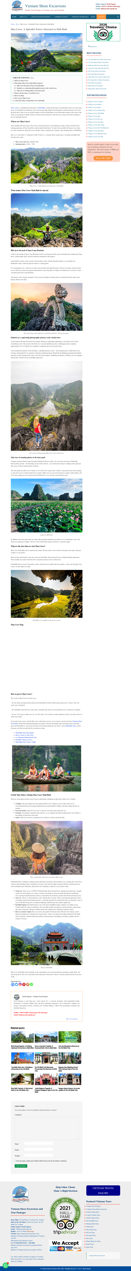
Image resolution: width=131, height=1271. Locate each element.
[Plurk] (27, 984)
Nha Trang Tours (91, 1230)
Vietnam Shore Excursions (45, 5)
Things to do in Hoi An (95, 119)
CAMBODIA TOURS (60, 17)
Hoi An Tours (90, 1232)
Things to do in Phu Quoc (96, 131)
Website (17, 1156)
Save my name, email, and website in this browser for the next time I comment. (41, 1161)
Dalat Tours (89, 1227)
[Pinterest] (24, 984)
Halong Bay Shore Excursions (97, 89)
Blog (17, 24)
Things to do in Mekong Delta (97, 134)
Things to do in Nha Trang (96, 125)
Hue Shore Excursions (95, 83)
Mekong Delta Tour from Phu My (98, 65)
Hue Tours (89, 1238)
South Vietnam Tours (92, 1212)
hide (32, 78)
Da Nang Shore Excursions (96, 74)
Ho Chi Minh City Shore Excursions (99, 59)
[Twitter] (16, 984)
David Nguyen (87, 1269)
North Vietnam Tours (92, 1218)
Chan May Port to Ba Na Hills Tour (99, 77)
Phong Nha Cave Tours (93, 1241)
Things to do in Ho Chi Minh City (98, 128)
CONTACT (101, 17)
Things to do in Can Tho (95, 137)
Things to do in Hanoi (94, 104)
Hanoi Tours (90, 1244)
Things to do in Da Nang (95, 122)
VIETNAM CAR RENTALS (80, 17)
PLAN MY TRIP (103, 158)
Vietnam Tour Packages (40, 17)
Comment (18, 1115)
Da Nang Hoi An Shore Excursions (99, 80)
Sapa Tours (89, 1247)
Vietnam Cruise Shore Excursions (96, 1209)
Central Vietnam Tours (93, 1215)
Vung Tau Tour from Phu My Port (98, 68)
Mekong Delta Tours (92, 1224)
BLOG (93, 17)
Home (13, 24)
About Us (23, 17)
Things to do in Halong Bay (96, 110)
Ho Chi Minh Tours (92, 1221)
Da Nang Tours (91, 1235)
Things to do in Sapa (94, 107)
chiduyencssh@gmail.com (108, 8)
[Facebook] (12, 984)
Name (17, 1144)
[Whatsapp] (31, 984)
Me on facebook (72, 1019)
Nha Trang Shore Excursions (97, 71)
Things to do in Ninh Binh (96, 113)
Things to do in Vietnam (95, 101)
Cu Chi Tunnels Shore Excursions (98, 62)
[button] (5, 1265)
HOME (14, 17)
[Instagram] (20, 984)
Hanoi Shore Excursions (95, 86)
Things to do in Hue (94, 116)
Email (17, 1150)
